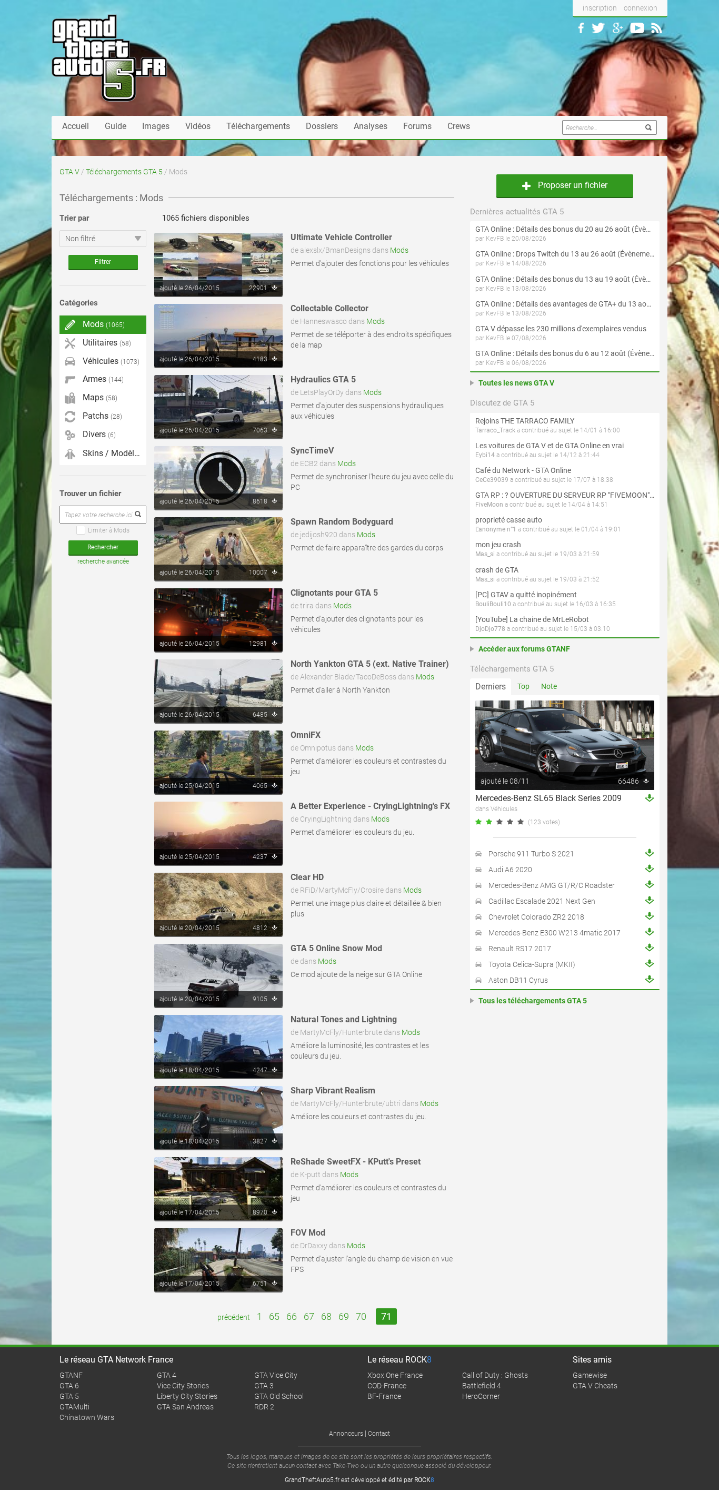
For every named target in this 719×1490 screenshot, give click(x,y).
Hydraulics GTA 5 (323, 379)
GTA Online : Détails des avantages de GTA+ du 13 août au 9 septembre (564, 304)
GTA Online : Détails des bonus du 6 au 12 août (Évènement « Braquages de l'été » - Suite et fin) (564, 353)
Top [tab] (523, 686)
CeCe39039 (491, 479)
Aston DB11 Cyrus (518, 980)
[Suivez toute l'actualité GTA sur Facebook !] (581, 28)
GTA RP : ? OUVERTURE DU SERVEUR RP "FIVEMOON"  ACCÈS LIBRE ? (564, 495)
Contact (379, 1433)
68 (326, 1316)
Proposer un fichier (571, 185)
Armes (102, 379)
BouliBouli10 (493, 604)
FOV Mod (308, 1233)
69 (343, 1316)
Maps (99, 397)
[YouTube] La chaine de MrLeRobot (532, 619)
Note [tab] (549, 686)
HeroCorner (481, 1396)
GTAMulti (74, 1407)
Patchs (101, 416)
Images (155, 126)
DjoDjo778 (490, 629)
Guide (115, 126)
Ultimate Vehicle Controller (341, 237)
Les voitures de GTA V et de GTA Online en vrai (549, 445)
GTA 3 (264, 1386)
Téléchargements (258, 126)
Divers (98, 434)
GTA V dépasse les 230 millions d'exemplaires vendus (560, 328)
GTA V (69, 171)
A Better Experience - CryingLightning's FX (370, 806)
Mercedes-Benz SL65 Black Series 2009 (548, 798)
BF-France (384, 1396)
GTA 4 (166, 1375)
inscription (600, 8)
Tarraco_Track (495, 430)
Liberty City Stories (187, 1396)
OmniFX (306, 735)
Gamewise (590, 1375)
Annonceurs (346, 1433)
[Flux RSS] (656, 28)
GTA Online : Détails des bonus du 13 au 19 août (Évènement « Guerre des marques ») (564, 279)
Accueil (75, 126)
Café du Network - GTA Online (523, 470)
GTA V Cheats (595, 1386)
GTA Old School (279, 1396)
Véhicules (110, 361)
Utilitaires (106, 343)
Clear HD (307, 877)
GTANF (71, 1375)
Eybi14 (485, 455)
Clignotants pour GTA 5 (334, 593)
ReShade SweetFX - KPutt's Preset (356, 1162)
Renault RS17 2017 (519, 948)
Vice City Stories (183, 1386)
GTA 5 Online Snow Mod (336, 948)
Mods (399, 250)
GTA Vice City (275, 1375)
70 (361, 1316)
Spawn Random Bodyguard (342, 522)
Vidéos (198, 126)
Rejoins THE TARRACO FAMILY (524, 421)
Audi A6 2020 (510, 869)
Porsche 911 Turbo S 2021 (531, 854)
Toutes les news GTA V (516, 383)
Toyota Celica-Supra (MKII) (531, 964)
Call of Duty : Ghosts (495, 1375)
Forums (417, 126)
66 (291, 1316)
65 (274, 1316)
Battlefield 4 (481, 1386)
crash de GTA (496, 570)
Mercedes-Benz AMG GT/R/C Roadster (551, 885)
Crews (458, 126)
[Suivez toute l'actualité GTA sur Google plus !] (617, 28)
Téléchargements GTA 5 (124, 171)
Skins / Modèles (111, 453)
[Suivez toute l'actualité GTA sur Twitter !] (598, 28)
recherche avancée (103, 561)
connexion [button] (640, 8)
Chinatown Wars (86, 1417)
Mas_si (485, 554)
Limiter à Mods (108, 530)
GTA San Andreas (185, 1407)
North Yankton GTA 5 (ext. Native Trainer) (370, 664)
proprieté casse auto (508, 520)
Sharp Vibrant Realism (333, 1091)
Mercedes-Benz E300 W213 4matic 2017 (554, 933)
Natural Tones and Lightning (344, 1019)
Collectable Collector (329, 308)
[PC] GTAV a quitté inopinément (526, 594)
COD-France (386, 1386)
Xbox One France (395, 1375)
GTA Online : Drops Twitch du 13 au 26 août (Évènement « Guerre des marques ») (564, 254)
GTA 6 (69, 1386)
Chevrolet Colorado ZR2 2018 (536, 917)
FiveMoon (489, 504)
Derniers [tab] (490, 687)
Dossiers (322, 126)
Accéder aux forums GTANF (524, 649)
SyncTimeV (312, 451)
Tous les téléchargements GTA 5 (532, 1000)
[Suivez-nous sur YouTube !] (637, 28)
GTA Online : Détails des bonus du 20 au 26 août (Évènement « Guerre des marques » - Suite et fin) (564, 229)
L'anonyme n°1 (495, 529)
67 (309, 1316)
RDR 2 (264, 1407)
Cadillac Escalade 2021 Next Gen (541, 901)
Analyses (370, 126)
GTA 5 (69, 1396)
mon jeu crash (498, 544)
